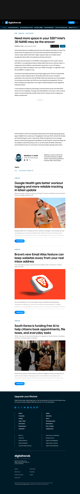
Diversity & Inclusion (19, 474)
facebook (24, 160)
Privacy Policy (32, 468)
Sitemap (31, 474)
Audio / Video (22, 421)
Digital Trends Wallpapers (52, 440)
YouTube (25, 407)
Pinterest (31, 407)
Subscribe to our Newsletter (52, 435)
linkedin (27, 160)
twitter (30, 160)
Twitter (21, 407)
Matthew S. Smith (19, 46)
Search (77, 22)
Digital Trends (10, 25)
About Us (21, 435)
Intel (16, 170)
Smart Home (22, 423)
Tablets (48, 413)
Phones (20, 413)
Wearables (48, 416)
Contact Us (21, 438)
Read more (19, 241)
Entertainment (22, 426)
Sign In (71, 22)
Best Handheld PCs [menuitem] (49, 27)
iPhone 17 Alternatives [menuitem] (74, 27)
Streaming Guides (50, 421)
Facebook (15, 407)
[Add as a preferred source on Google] (54, 46)
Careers (16, 468)
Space (47, 418)
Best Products (49, 423)
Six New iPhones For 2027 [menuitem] (26, 27)
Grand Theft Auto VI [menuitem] (13, 27)
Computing (21, 416)
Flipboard (37, 407)
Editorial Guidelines (23, 443)
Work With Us (17, 471)
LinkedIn (34, 407)
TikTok (28, 407)
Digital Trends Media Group (23, 484)
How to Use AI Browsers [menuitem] (61, 27)
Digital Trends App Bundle (52, 445)
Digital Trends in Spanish (52, 443)
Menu (3, 22)
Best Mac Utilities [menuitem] (39, 27)
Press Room (32, 471)
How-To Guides (50, 426)
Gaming (21, 418)
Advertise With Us (23, 440)
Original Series (49, 429)
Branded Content (50, 438)
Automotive (22, 429)
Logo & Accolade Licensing (25, 445)
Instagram (18, 407)
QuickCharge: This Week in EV (26, 170)
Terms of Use (17, 477)
